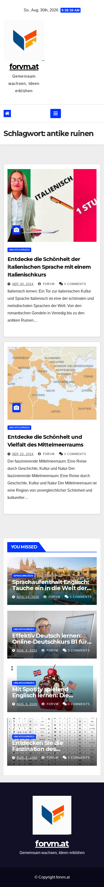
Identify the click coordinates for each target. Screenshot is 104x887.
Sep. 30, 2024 (23, 284)
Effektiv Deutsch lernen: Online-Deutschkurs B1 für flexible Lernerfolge (49, 641)
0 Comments (75, 284)
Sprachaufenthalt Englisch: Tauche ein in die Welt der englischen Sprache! (50, 588)
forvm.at (23, 66)
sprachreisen (23, 575)
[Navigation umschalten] (55, 113)
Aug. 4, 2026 (27, 650)
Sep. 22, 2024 (23, 454)
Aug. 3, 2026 (27, 704)
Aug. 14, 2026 (28, 597)
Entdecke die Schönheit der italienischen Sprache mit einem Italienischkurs (49, 267)
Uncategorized (19, 249)
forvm (48, 284)
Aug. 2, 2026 (27, 757)
